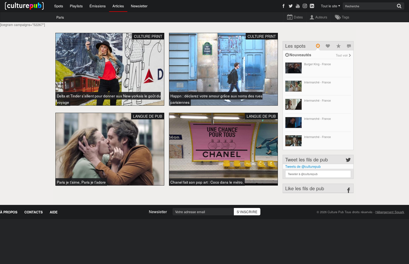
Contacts (33, 212)
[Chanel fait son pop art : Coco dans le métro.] (223, 149)
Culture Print (148, 36)
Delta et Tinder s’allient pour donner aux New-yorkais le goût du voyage (109, 99)
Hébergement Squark (389, 212)
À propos (8, 212)
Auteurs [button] (321, 16)
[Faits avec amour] (293, 68)
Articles (118, 5)
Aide (54, 212)
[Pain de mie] (293, 104)
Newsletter (139, 5)
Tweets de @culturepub (303, 166)
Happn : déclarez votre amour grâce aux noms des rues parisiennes (216, 99)
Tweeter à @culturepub (303, 174)
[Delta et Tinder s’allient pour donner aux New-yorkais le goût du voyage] (110, 69)
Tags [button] (345, 16)
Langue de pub (147, 116)
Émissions (97, 5)
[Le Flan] (293, 140)
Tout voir (342, 55)
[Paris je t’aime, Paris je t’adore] (110, 149)
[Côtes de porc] (293, 122)
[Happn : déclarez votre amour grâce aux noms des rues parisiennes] (223, 69)
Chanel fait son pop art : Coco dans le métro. (207, 182)
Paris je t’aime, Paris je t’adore (81, 182)
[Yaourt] (293, 86)
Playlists (76, 5)
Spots (58, 5)
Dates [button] (298, 16)
